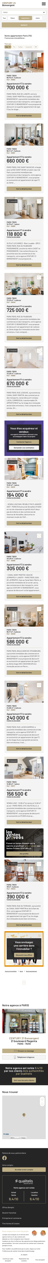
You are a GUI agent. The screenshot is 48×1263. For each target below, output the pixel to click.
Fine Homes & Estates (11, 1223)
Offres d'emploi (8, 1207)
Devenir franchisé (9, 1213)
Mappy (24, 1138)
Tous (4, 18)
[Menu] (44, 3)
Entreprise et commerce (11, 1218)
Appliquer (24, 25)
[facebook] (4, 1158)
